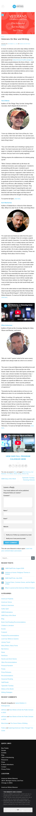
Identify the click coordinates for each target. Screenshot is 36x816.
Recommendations (7, 675)
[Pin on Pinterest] (22, 465)
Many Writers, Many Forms (9, 645)
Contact (3, 767)
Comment (6, 495)
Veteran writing (17, 473)
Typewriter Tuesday (7, 685)
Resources (4, 760)
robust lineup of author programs (23, 60)
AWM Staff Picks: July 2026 (13, 578)
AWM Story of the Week (8, 479)
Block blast (4, 723)
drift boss (4, 710)
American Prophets (7, 598)
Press (3, 762)
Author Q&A (5, 609)
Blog (2, 36)
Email (5, 518)
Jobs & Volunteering (7, 757)
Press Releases (6, 672)
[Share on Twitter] (16, 465)
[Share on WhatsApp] (10, 465)
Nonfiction (4, 655)
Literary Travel (5, 642)
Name (5, 510)
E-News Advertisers (7, 764)
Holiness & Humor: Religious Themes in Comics (17, 573)
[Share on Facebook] (13, 465)
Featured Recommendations (10, 635)
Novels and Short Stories (9, 659)
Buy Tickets (4, 748)
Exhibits (3, 752)
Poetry (3, 669)
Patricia (3, 728)
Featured (4, 632)
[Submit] (33, 558)
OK (18, 810)
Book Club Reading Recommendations (13, 622)
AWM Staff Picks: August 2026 (14, 568)
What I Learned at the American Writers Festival (20, 588)
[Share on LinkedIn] (25, 465)
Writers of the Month (7, 689)
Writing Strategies (6, 692)
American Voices (6, 602)
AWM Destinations (7, 612)
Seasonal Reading (7, 679)
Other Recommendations (9, 662)
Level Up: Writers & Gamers (10, 639)
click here (17, 198)
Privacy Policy (5, 769)
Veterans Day (25, 473)
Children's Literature (7, 625)
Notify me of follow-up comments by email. (19, 535)
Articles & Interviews (7, 605)
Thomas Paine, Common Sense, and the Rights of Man (20, 583)
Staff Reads (5, 682)
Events (3, 629)
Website (5, 526)
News (3, 652)
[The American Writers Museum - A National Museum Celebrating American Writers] (18, 6)
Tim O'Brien (10, 473)
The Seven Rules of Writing (18, 723)
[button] (2, 6)
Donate (3, 750)
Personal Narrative (7, 665)
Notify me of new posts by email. (16, 538)
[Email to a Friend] (19, 465)
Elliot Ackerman (27, 472)
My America (5, 649)
